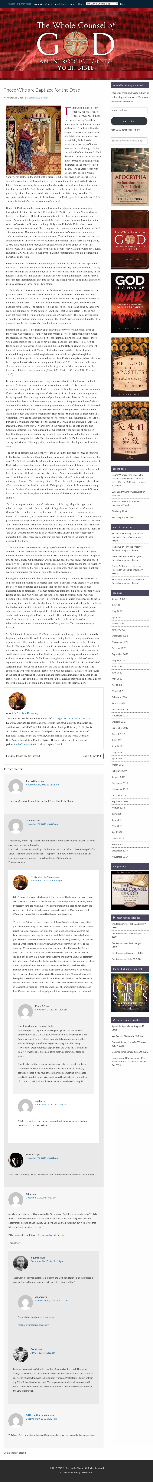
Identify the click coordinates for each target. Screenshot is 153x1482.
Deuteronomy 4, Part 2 (123, 933)
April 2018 (117, 832)
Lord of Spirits (21, 744)
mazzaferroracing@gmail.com (33, 1324)
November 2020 (120, 642)
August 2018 (118, 807)
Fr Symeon (117, 579)
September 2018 (120, 801)
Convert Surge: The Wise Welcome (129, 1042)
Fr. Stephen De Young (36, 97)
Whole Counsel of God (36, 731)
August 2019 (118, 734)
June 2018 (117, 820)
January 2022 (119, 599)
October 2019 (119, 721)
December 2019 (120, 709)
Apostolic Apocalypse (122, 1026)
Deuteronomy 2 (120, 959)
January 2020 (119, 703)
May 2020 (117, 678)
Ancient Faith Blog (71, 1473)
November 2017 (120, 856)
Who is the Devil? (91, 756)
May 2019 (117, 752)
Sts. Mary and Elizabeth (123, 517)
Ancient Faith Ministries (19, 4)
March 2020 (118, 691)
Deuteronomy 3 (120, 953)
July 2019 (117, 740)
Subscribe (129, 121)
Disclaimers (88, 1473)
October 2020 (119, 648)
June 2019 (117, 746)
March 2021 (118, 623)
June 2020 (117, 672)
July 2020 (117, 666)
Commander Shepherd (122, 1051)
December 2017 (120, 850)
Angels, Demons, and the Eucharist (24, 756)
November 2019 (120, 715)
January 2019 (119, 777)
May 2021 (117, 611)
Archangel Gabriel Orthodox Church (70, 718)
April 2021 (117, 617)
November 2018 (120, 789)
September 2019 (120, 727)
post (67, 607)
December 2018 (120, 783)
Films (122, 4)
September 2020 (120, 654)
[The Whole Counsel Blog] (76, 70)
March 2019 (118, 764)
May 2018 (117, 826)
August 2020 (118, 660)
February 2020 (119, 697)
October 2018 (119, 795)
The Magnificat (119, 511)
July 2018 (117, 813)
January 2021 (119, 629)
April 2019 (117, 758)
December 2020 (120, 635)
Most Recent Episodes (128, 917)
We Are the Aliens (121, 1036)
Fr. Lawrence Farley (121, 533)
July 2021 (117, 605)
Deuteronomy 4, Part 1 (123, 943)
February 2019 (119, 770)
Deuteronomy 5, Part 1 (123, 923)
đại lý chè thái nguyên (37, 1415)
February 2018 (119, 844)
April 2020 (117, 685)
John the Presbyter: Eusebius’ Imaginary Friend (127, 537)
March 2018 (118, 838)
